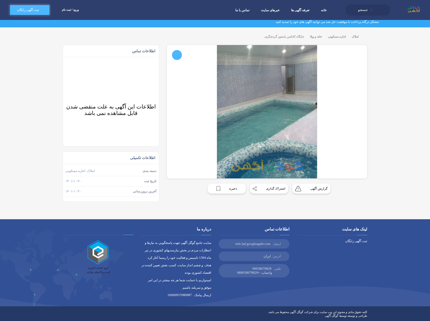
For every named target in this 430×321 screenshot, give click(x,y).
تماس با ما (242, 10)
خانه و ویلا (316, 36)
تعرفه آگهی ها (300, 10)
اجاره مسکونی (337, 36)
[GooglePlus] (93, 316)
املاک (355, 36)
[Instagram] (86, 316)
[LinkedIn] (79, 316)
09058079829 (261, 268)
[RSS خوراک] (64, 316)
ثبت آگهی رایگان (27, 10)
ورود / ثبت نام (70, 9)
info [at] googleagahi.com (252, 244)
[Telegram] (71, 316)
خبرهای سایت (270, 10)
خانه (324, 10)
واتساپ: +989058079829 (254, 272)
